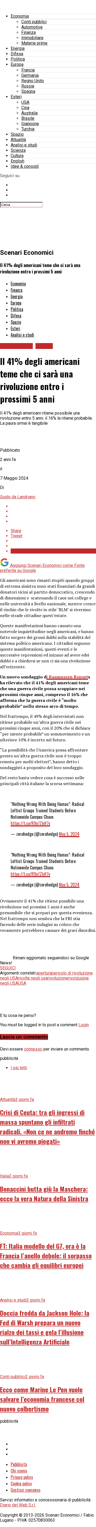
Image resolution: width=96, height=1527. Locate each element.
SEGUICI (8, 968)
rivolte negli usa (33, 978)
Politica (18, 59)
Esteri (16, 96)
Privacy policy (22, 1477)
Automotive (32, 27)
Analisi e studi (24, 145)
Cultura (17, 155)
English (17, 161)
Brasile (27, 118)
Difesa (17, 53)
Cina (25, 107)
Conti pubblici (34, 21)
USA (25, 102)
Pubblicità (19, 1464)
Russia (27, 86)
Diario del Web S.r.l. (18, 1505)
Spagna (28, 91)
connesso (33, 1049)
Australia (29, 113)
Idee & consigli (25, 166)
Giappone (30, 123)
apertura (43, 973)
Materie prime (34, 43)
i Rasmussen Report (67, 677)
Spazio (17, 134)
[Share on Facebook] (53, 506)
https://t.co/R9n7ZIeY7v (30, 823)
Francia (28, 70)
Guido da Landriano (17, 496)
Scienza (18, 150)
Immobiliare (32, 37)
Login (83, 1024)
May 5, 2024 (69, 834)
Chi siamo (19, 1471)
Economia (20, 16)
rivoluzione (58, 978)
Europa (17, 64)
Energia (18, 48)
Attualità (18, 139)
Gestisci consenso (25, 1490)
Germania (30, 75)
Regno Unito (32, 80)
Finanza (28, 32)
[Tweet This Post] (53, 511)
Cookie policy (21, 1483)
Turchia (27, 129)
